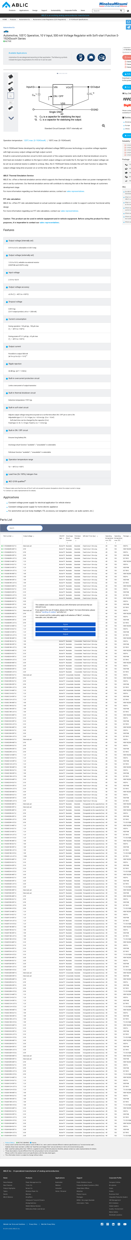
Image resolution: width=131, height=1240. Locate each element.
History (111, 1191)
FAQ (124, 187)
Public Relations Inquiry (84, 1182)
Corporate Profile (71, 10)
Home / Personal (60, 1191)
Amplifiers (29, 1197)
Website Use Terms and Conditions (14, 1224)
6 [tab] (65, 72)
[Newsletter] (128, 27)
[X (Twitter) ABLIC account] (119, 1224)
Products (12, 10)
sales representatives (75, 191)
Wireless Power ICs (32, 1191)
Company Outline (114, 1182)
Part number (7, 536)
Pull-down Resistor (78, 537)
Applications (24, 10)
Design (34, 10)
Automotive (58, 1182)
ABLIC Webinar (8, 1197)
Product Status (10, 1143)
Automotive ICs (24, 19)
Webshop (80, 1191)
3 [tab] (60, 72)
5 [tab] (63, 72)
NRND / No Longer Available (85, 1200)
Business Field (114, 1194)
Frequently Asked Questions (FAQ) (88, 1185)
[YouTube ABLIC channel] (125, 1224)
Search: (11, 528)
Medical (58, 1185)
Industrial (58, 1188)
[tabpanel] (11, 102)
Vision (111, 1188)
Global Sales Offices (83, 1188)
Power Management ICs (33, 1182)
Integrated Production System (118, 1197)
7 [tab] (66, 72)
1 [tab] (57, 72)
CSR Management (115, 1200)
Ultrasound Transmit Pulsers (35, 1200)
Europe (127, 125)
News (83, 10)
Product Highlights (9, 1188)
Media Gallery (113, 1212)
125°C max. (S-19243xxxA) (35, 140)
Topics (5, 1191)
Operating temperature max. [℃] (118, 538)
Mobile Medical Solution (33, 1206)
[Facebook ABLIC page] (103, 1224)
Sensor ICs (29, 1188)
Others (127, 129)
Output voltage (27, 536)
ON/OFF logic (61, 537)
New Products (7, 1185)
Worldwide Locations (115, 1215)
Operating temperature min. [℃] (109, 538)
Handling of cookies (49, 612)
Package (125, 159)
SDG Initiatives (113, 1203)
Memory (28, 1194)
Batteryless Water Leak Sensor (35, 1209)
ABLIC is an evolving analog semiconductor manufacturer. (65, 15)
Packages (80, 1197)
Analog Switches (31, 1203)
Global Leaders (114, 1206)
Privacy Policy (33, 1224)
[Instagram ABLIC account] (108, 1224)
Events (5, 1194)
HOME (5, 19)
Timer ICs (29, 1185)
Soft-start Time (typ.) (89, 536)
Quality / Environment (116, 1209)
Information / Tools (83, 1203)
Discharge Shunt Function (69, 538)
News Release (7, 1182)
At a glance (112, 1185)
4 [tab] (62, 72)
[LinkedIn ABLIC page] (114, 1224)
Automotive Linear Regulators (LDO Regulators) (49, 19)
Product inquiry (81, 1194)
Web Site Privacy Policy (48, 1224)
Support (44, 10)
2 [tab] (59, 72)
